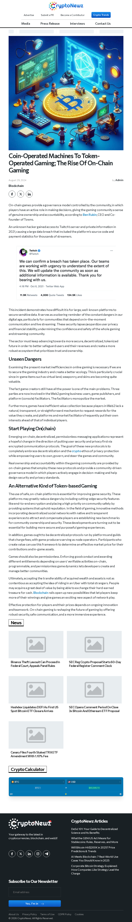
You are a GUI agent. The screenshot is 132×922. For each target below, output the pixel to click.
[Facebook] (12, 194)
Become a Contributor (73, 15)
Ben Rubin (90, 214)
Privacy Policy (29, 914)
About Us (14, 914)
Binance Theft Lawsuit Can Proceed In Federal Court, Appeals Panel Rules (35, 664)
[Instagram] (37, 853)
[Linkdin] (29, 194)
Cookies (79, 914)
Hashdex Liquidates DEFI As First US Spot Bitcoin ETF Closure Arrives (34, 709)
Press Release (50, 23)
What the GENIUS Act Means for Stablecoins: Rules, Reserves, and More (94, 839)
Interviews (77, 23)
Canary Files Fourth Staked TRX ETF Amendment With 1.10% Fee (34, 754)
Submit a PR (47, 15)
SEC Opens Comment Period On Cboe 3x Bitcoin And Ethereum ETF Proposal (94, 709)
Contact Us (103, 23)
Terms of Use (47, 914)
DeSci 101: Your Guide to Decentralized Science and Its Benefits (94, 830)
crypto (76, 451)
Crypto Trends (101, 14)
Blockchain (16, 185)
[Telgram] (46, 853)
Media (25, 23)
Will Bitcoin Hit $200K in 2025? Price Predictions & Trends (93, 849)
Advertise (29, 15)
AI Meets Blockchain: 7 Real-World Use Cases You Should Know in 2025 (94, 858)
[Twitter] (20, 194)
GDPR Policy (64, 914)
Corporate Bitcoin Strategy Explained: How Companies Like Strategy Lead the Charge (95, 869)
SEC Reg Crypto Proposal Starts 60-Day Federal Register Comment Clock (95, 664)
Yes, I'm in (31, 903)
